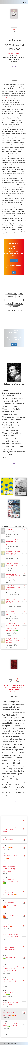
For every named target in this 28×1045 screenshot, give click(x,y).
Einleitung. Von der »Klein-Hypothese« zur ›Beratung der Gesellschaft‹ (13, 553)
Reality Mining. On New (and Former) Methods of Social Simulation (13, 640)
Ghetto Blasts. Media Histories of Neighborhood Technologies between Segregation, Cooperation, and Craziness (13, 627)
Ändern (14, 344)
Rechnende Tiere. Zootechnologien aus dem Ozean (13, 587)
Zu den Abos (14, 260)
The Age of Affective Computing (8, 926)
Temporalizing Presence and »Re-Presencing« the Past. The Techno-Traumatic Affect (10, 904)
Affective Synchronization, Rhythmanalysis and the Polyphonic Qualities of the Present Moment (10, 869)
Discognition (6, 847)
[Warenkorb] (26, 2)
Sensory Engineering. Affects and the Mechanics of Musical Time (10, 936)
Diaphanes (14, 2)
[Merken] (12, 67)
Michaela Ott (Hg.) (17, 687)
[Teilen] (15, 67)
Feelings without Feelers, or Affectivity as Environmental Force (10, 857)
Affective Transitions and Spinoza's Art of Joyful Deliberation (9, 829)
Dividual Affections (8, 839)
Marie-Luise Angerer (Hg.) (12, 685)
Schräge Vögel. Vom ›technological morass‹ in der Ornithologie (13, 576)
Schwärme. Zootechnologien (10, 530)
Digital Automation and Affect (11, 915)
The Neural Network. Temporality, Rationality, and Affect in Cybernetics (10, 892)
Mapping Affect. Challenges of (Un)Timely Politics (11, 1003)
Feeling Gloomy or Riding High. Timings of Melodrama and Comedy (11, 981)
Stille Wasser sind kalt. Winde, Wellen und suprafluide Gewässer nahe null (13, 542)
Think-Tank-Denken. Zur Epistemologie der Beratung (13, 565)
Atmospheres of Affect (9, 957)
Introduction (6, 820)
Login (14, 272)
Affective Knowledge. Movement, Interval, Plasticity (10, 880)
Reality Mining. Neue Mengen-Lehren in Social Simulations (13, 601)
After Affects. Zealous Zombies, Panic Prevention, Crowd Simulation (10, 1014)
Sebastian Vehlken (14, 53)
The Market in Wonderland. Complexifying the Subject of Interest (10, 1025)
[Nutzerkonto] (23, 2)
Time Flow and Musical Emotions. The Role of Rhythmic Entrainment (9, 947)
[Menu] (1, 2)
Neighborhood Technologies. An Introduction (10, 613)
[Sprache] (25, 2)
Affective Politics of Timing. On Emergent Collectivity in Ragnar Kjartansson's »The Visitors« (11, 969)
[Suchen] (2, 2)
